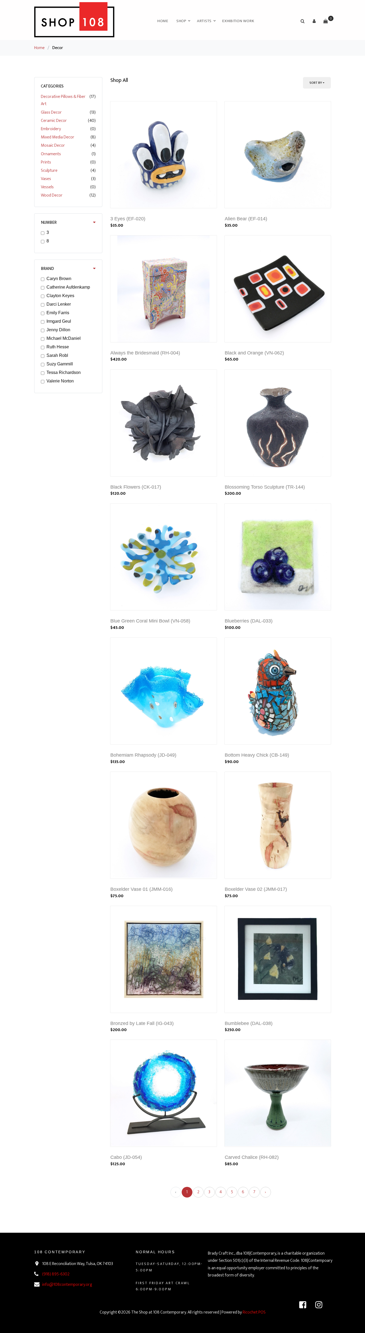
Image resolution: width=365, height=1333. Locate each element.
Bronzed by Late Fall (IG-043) (142, 1023)
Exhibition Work (238, 21)
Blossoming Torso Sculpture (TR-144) (265, 487)
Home (162, 21)
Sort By (315, 83)
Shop (181, 21)
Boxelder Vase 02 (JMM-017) (256, 889)
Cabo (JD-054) (126, 1157)
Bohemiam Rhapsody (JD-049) (143, 755)
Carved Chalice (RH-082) (252, 1157)
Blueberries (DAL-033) (249, 621)
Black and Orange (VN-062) (254, 353)
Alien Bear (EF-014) (246, 218)
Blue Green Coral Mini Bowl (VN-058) (150, 621)
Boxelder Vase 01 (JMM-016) (141, 889)
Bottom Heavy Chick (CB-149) (257, 755)
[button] (314, 21)
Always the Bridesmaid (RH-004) (145, 353)
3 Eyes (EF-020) (127, 218)
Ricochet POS (254, 1312)
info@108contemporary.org (67, 1284)
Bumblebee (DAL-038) (249, 1023)
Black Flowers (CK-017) (135, 487)
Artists (204, 21)
